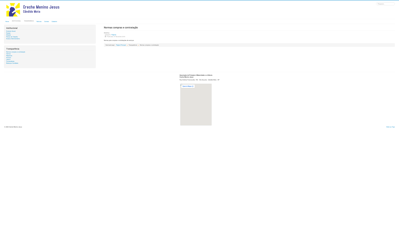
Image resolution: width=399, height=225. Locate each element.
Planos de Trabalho (12, 37)
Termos (8, 54)
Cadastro (54, 21)
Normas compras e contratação (15, 52)
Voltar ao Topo (390, 127)
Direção (8, 35)
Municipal (8, 57)
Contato (46, 21)
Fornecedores (10, 61)
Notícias (39, 21)
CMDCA (8, 59)
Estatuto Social (10, 31)
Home (7, 21)
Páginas (113, 35)
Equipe (8, 33)
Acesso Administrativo (13, 39)
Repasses (9, 56)
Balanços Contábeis (12, 63)
